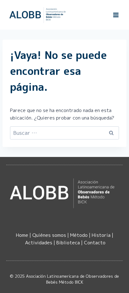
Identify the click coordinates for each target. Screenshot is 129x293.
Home (22, 235)
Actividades (38, 242)
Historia (101, 235)
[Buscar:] (64, 133)
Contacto (95, 242)
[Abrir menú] (115, 15)
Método (79, 235)
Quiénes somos (49, 235)
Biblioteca (68, 242)
